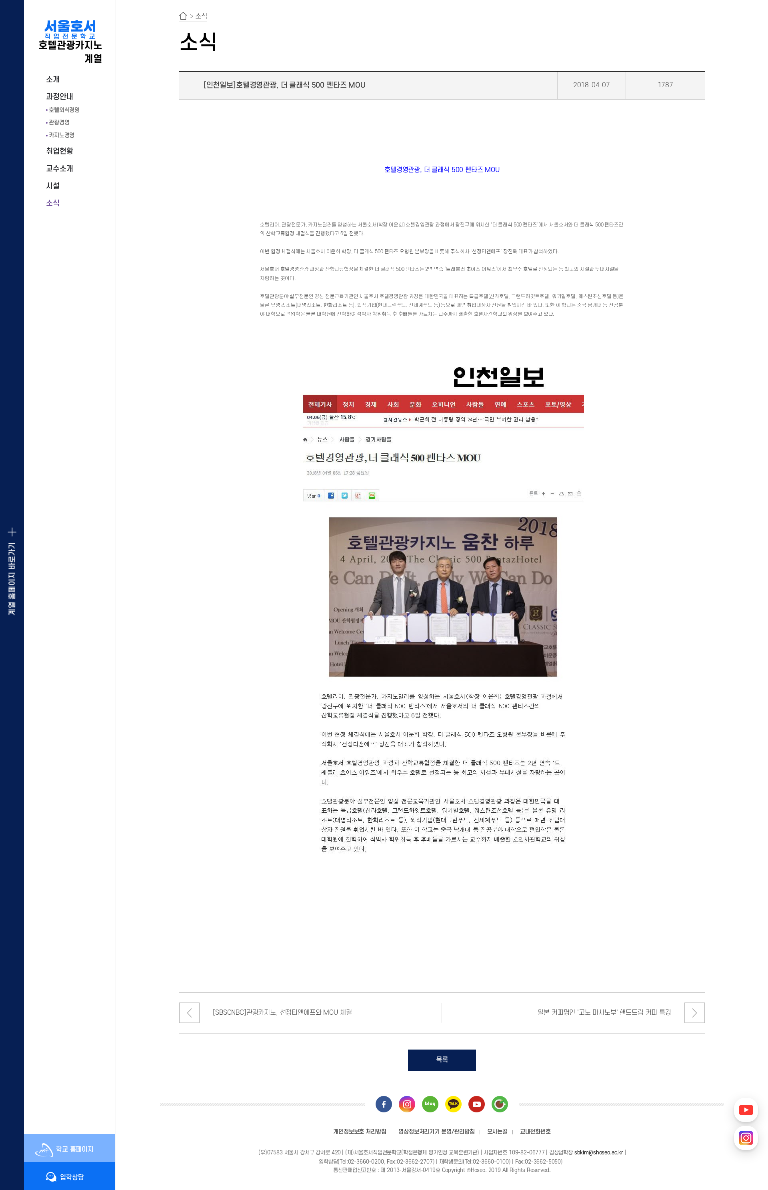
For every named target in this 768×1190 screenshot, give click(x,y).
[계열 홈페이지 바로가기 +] (12, 595)
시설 (53, 186)
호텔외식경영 (64, 110)
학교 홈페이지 (75, 1149)
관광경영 (59, 122)
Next (694, 1013)
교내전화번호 (535, 1131)
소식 (53, 203)
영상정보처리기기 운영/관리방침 (436, 1131)
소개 (53, 80)
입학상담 (72, 1177)
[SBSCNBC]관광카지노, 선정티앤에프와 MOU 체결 (282, 1012)
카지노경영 (61, 135)
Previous (189, 1013)
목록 (442, 1060)
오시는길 (497, 1131)
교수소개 (59, 169)
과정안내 (59, 97)
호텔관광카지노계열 (70, 52)
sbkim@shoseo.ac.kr (598, 1153)
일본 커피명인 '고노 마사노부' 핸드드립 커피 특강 (604, 1012)
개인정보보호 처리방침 (359, 1131)
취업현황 (59, 151)
